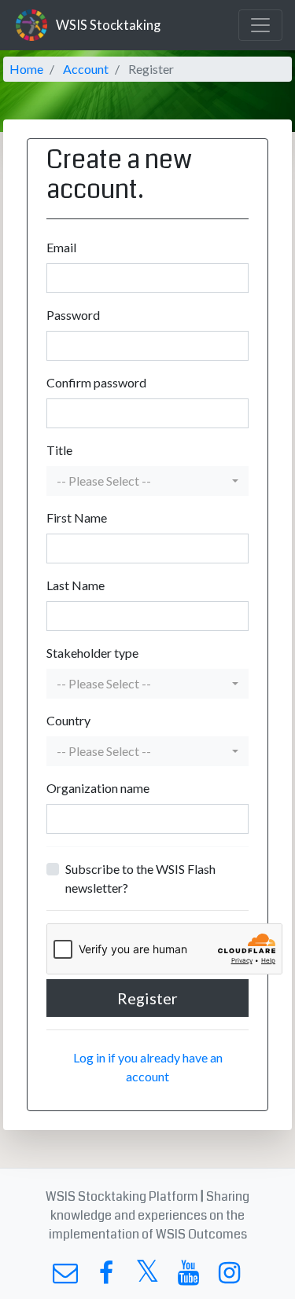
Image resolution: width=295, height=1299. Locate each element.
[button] (147, 481)
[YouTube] (188, 1276)
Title (59, 449)
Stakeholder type (92, 652)
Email (61, 247)
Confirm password (96, 382)
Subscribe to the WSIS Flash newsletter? (140, 878)
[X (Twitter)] (147, 1276)
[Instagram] (229, 1276)
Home (26, 68)
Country (68, 720)
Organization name (97, 787)
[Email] (66, 1276)
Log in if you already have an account (148, 1067)
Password (73, 314)
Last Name (75, 585)
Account (86, 68)
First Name (76, 517)
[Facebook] (106, 1276)
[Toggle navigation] (260, 25)
